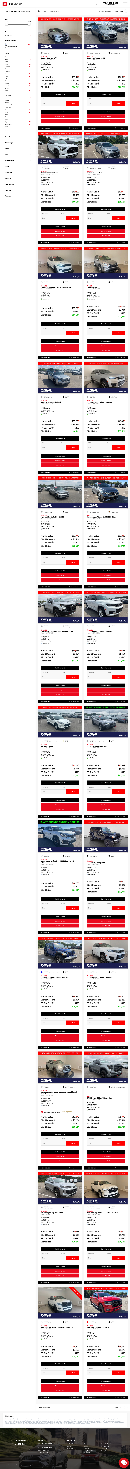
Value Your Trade (60, 121)
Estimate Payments (60, 116)
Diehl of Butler (45, 128)
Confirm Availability (60, 112)
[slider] (6, 24)
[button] (80, 33)
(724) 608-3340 (75, 128)
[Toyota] (5, 4)
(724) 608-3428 (110, 3)
